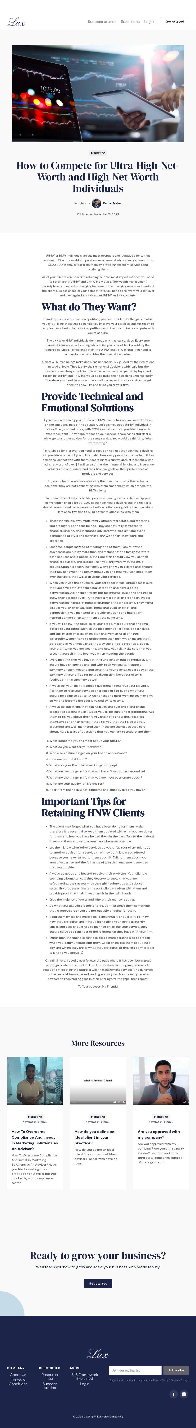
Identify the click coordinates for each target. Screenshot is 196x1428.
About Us (18, 1375)
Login (149, 21)
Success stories (102, 21)
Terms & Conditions (18, 1382)
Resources (130, 21)
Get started (175, 22)
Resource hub (50, 1376)
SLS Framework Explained (84, 1376)
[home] (16, 21)
